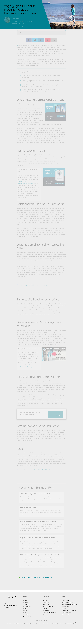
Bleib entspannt (66, 612)
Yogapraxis (46, 616)
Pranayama (46, 610)
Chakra (45, 614)
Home (25, 600)
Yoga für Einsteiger (67, 602)
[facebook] (15, 596)
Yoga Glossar (26, 614)
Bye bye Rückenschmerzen (69, 604)
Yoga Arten (46, 600)
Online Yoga (26, 604)
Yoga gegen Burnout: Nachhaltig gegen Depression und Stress (20, 9)
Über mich (26, 602)
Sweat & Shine (66, 608)
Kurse (24, 608)
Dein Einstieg (27, 606)
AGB (5, 601)
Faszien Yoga (65, 606)
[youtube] (9, 596)
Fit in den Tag (66, 614)
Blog (24, 612)
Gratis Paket (65, 600)
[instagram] (12, 596)
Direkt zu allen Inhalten (57, 414)
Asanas (45, 608)
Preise (25, 610)
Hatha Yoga (46, 604)
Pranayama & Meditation (69, 610)
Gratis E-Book (27, 616)
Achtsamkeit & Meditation (50, 612)
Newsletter (7, 607)
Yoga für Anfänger (48, 606)
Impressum (7, 603)
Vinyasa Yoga (46, 602)
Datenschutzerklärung (10, 605)
